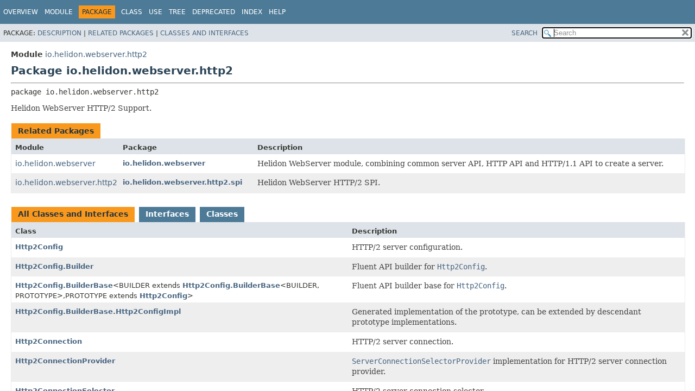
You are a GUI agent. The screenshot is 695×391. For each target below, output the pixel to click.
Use (155, 12)
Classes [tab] (222, 214)
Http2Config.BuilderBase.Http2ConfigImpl (98, 311)
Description (59, 33)
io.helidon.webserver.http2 (96, 54)
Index (252, 12)
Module (59, 12)
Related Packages (121, 33)
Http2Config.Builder (54, 266)
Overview (20, 12)
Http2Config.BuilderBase (64, 285)
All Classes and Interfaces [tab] (73, 214)
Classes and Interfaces (204, 33)
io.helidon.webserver (55, 163)
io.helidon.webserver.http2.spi (182, 182)
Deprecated (213, 12)
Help (277, 12)
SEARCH (524, 33)
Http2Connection (48, 341)
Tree (177, 12)
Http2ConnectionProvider (65, 361)
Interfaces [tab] (167, 214)
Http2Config (39, 247)
